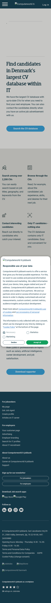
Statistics (34, 332)
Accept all (37, 342)
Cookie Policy (9, 327)
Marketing (10, 337)
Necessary (10, 332)
